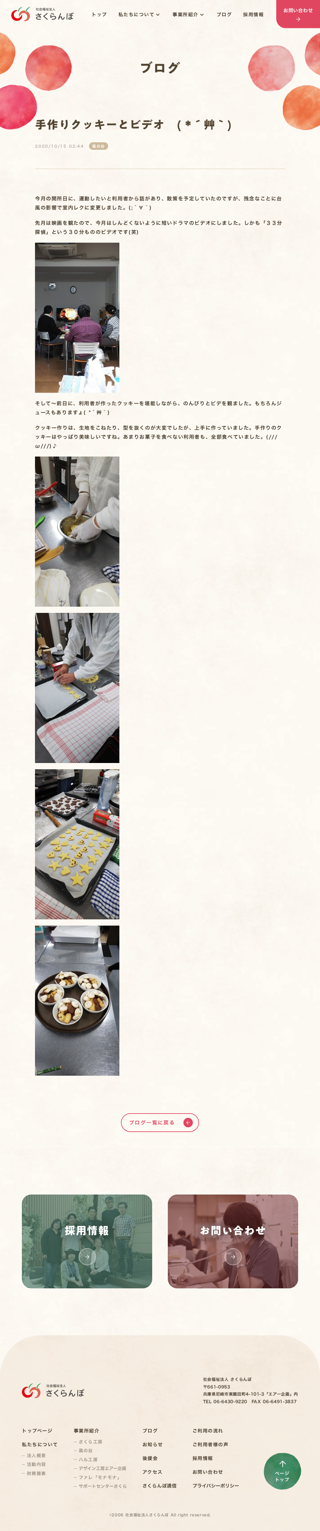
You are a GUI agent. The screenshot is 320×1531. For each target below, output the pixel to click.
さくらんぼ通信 (159, 1485)
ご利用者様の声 (210, 1444)
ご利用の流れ (207, 1430)
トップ (99, 14)
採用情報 (253, 14)
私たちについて (136, 14)
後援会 (150, 1458)
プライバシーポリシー (215, 1485)
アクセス (152, 1472)
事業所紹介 (185, 14)
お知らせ (152, 1444)
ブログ (224, 14)
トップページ (37, 1430)
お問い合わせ (207, 1472)
